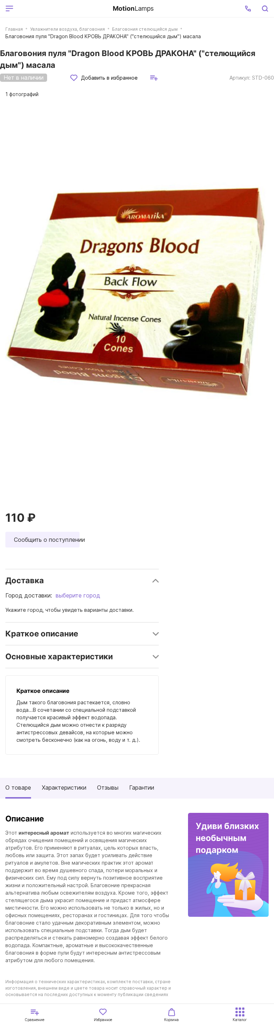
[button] (248, 8)
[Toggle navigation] (61, 8)
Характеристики (64, 787)
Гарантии (141, 787)
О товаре (18, 787)
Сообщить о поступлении (47, 539)
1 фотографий (22, 94)
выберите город (78, 595)
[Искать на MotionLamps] (264, 8)
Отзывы (107, 787)
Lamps (133, 8)
